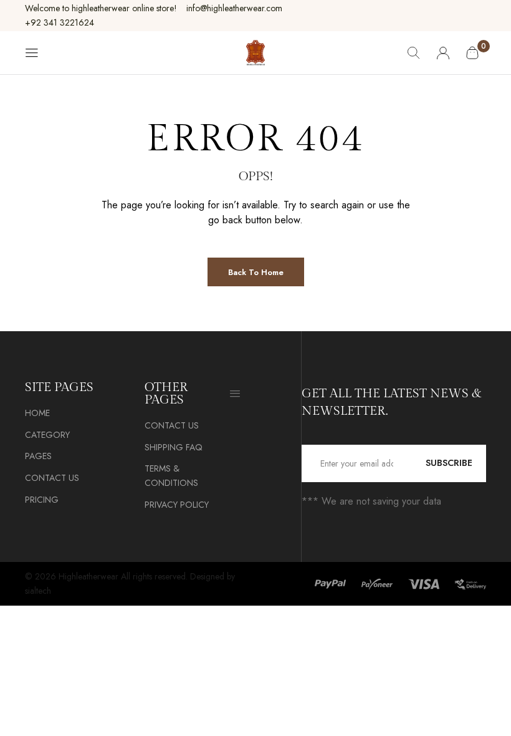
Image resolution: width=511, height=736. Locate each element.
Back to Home (256, 272)
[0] (472, 52)
